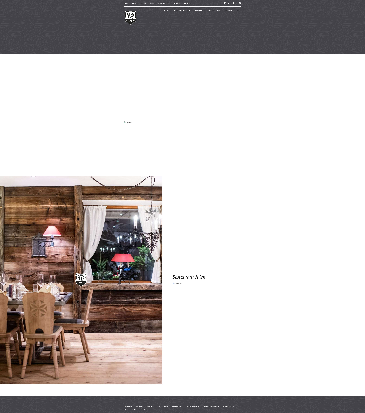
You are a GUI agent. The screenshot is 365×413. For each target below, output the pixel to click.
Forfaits (228, 11)
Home (126, 3)
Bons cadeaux (214, 11)
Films (125, 409)
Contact (134, 3)
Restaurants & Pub (163, 3)
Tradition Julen (176, 406)
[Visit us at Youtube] (240, 3)
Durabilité (187, 3)
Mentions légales (228, 406)
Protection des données (211, 406)
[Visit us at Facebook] (233, 3)
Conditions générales (192, 406)
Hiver (166, 406)
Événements (128, 406)
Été (238, 11)
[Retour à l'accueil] (130, 18)
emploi (134, 409)
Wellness (199, 11)
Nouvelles (177, 3)
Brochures (150, 406)
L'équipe (143, 409)
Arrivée (143, 3)
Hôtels (152, 3)
